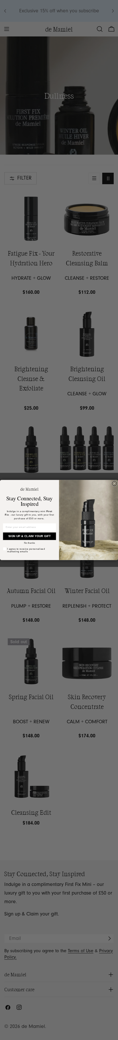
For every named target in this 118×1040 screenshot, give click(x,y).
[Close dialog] (114, 483)
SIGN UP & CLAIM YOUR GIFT (29, 536)
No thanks (29, 543)
